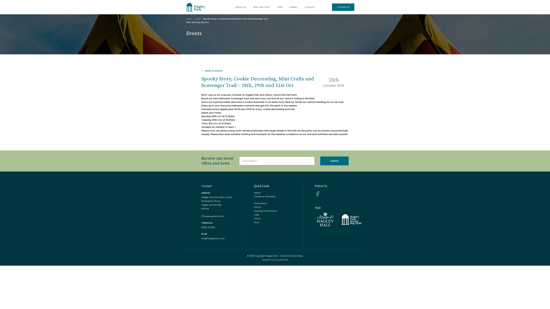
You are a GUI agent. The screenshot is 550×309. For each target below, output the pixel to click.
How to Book (260, 203)
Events (198, 18)
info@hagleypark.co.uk (213, 238)
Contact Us (343, 7)
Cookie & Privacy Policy (291, 255)
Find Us (257, 207)
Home (189, 18)
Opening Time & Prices (265, 211)
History (257, 192)
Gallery (293, 7)
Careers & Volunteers (265, 196)
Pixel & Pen (284, 260)
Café (279, 7)
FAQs (256, 222)
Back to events (214, 70)
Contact (310, 7)
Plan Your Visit (261, 7)
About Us (240, 7)
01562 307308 (208, 227)
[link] (263, 95)
